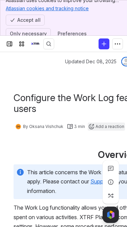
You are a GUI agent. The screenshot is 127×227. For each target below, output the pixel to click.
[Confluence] (35, 43)
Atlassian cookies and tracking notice (47, 8)
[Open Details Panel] (110, 182)
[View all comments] (110, 168)
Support (100, 181)
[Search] (48, 43)
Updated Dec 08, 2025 (91, 61)
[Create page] (110, 195)
